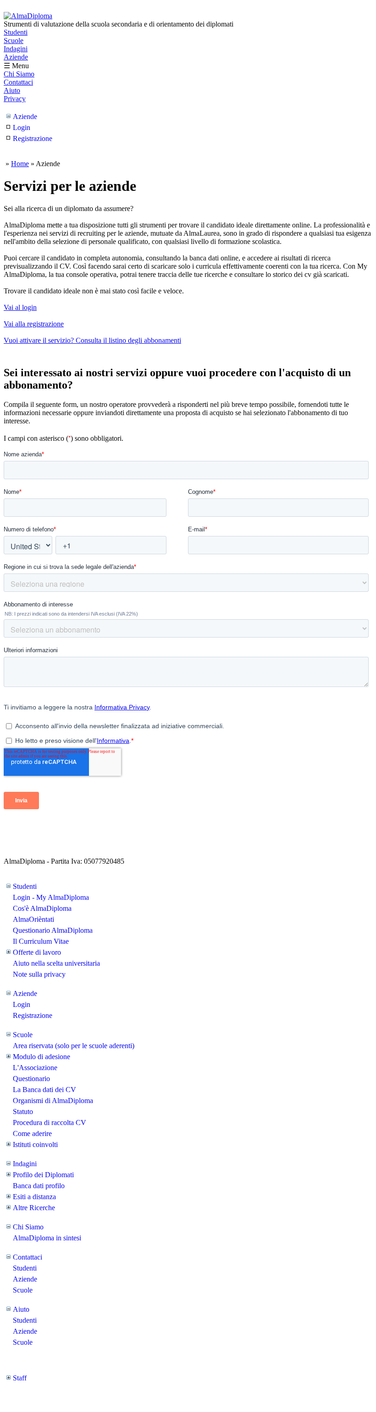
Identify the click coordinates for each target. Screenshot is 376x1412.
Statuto (23, 1111)
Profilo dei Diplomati (43, 1175)
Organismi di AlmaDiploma (53, 1100)
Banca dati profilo (39, 1186)
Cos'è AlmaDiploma (42, 908)
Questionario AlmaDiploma (53, 930)
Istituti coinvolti (35, 1144)
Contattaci (18, 82)
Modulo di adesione (41, 1056)
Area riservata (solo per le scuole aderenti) (73, 1046)
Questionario (31, 1078)
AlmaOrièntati (33, 919)
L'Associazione (35, 1067)
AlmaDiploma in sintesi (47, 1238)
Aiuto (12, 90)
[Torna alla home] (28, 16)
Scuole (13, 40)
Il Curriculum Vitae (41, 941)
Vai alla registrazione (34, 324)
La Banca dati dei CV (44, 1089)
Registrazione (32, 138)
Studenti (16, 32)
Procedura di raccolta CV (49, 1122)
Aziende (16, 57)
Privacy (15, 99)
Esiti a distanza (34, 1197)
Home (20, 164)
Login (21, 127)
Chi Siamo (19, 74)
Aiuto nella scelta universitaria (56, 963)
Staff (20, 1378)
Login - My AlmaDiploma (51, 897)
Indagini (16, 49)
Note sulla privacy (39, 974)
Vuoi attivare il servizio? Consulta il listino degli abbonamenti (92, 340)
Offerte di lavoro (37, 952)
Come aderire (32, 1133)
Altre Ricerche (34, 1208)
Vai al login (20, 307)
